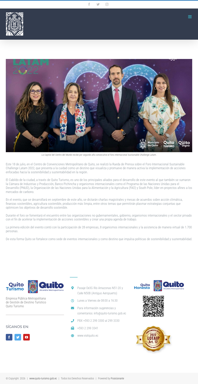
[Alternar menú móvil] (190, 17)
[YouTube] (26, 337)
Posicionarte (117, 378)
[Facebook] (9, 337)
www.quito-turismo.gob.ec (43, 378)
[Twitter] (18, 337)
